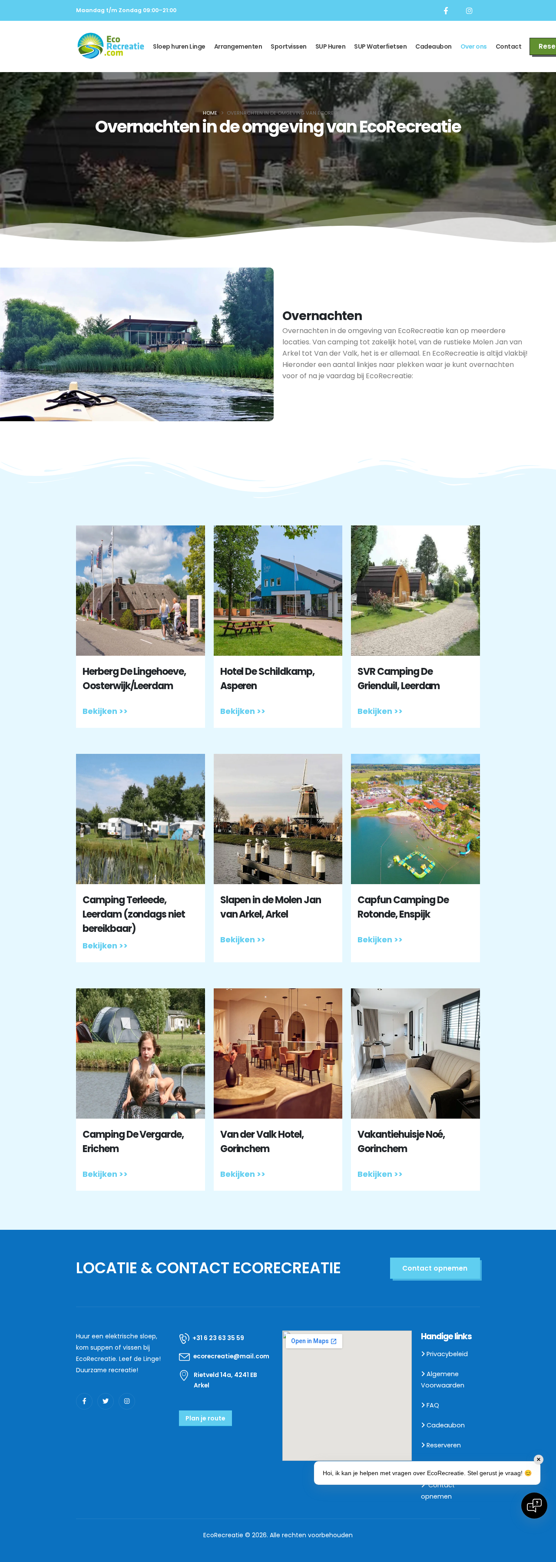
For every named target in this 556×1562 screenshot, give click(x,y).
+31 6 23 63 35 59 (218, 1338)
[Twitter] (105, 1401)
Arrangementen (238, 46)
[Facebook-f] (84, 1401)
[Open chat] (534, 1506)
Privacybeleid (447, 1354)
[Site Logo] (111, 46)
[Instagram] (469, 10)
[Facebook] (445, 10)
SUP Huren (330, 46)
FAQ (433, 1405)
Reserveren (444, 1445)
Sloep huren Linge (179, 46)
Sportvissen (289, 46)
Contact (509, 46)
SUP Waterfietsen (380, 46)
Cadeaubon (433, 46)
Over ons (473, 46)
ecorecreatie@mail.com (231, 1356)
